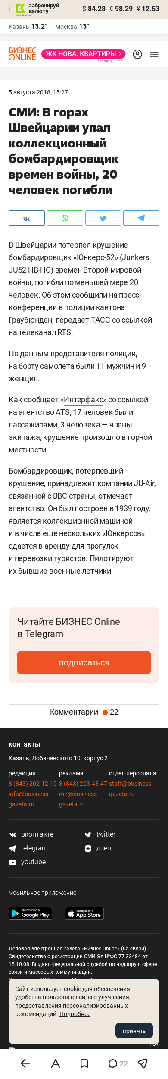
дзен (103, 848)
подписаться (84, 662)
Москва (66, 26)
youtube (32, 862)
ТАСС (100, 319)
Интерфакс (83, 399)
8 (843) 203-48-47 (83, 783)
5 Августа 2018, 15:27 (38, 92)
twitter (105, 834)
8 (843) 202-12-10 (33, 783)
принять (134, 1030)
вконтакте (36, 834)
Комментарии (84, 712)
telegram (33, 848)
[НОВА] (81, 54)
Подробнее (74, 1013)
